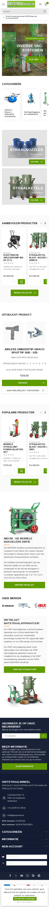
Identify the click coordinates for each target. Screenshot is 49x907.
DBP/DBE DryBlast (24, 585)
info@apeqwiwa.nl (15, 815)
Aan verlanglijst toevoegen (23, 390)
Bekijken (22, 383)
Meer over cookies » (25, 902)
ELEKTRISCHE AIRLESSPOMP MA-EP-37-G (13, 257)
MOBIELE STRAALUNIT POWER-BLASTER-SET (13, 448)
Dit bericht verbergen (25, 898)
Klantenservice (24, 766)
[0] (45, 4)
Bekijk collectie (23, 292)
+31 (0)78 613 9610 (16, 808)
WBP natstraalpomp (24, 669)
